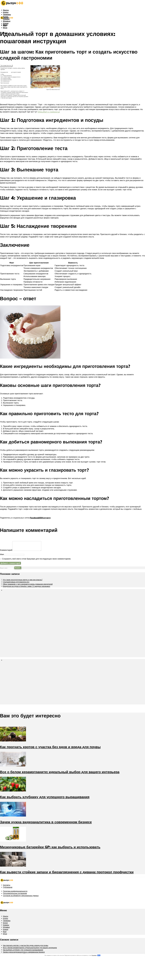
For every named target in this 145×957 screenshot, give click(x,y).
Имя (2, 554)
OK (99, 955)
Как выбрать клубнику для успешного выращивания (44, 797)
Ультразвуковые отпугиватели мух (16, 582)
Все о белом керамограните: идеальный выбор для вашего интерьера (59, 772)
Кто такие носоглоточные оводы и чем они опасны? (22, 580)
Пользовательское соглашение (15, 893)
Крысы (6, 10)
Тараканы (6, 920)
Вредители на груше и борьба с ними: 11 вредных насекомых (26, 586)
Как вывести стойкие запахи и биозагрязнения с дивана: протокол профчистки (67, 872)
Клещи (5, 929)
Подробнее (94, 955)
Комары (6, 925)
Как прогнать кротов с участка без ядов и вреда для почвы (50, 747)
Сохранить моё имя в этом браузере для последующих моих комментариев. (36, 558)
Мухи (5, 28)
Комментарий (6, 550)
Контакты (6, 885)
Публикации (7, 887)
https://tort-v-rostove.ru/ (48, 112)
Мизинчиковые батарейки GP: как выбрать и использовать (50, 847)
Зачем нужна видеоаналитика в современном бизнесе (46, 822)
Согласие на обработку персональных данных (21, 895)
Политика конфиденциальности (15, 891)
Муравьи (6, 21)
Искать (18, 568)
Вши (4, 931)
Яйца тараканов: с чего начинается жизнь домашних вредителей (28, 584)
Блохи (5, 923)
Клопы (5, 12)
